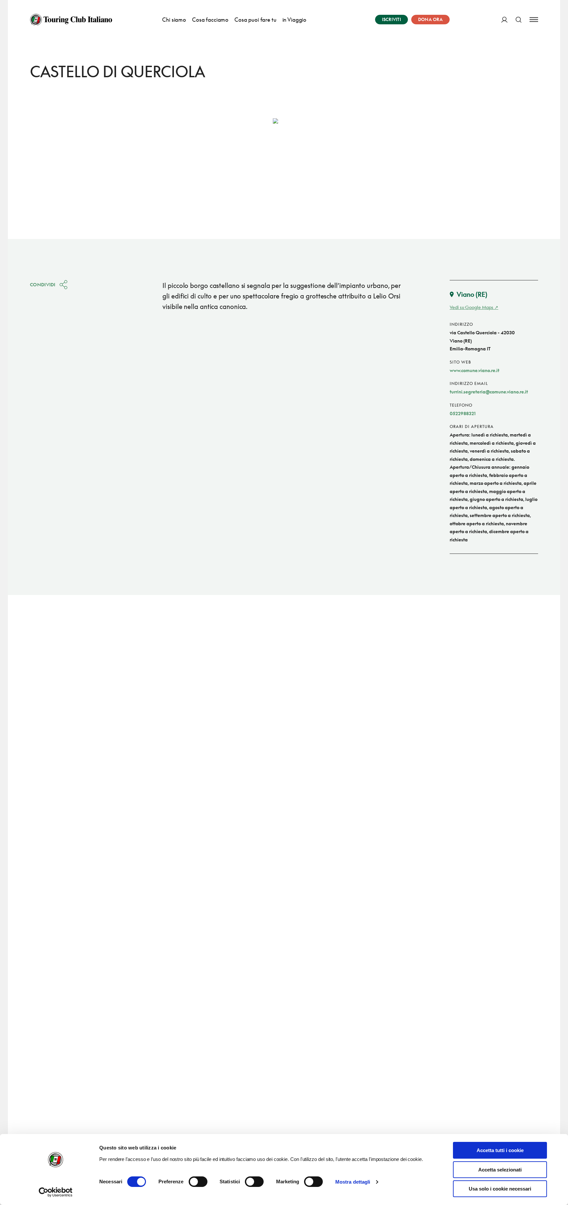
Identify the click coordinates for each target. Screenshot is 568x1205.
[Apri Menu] (534, 19)
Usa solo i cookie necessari (500, 1189)
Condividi (43, 284)
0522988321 (463, 413)
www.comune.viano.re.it (474, 370)
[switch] (198, 1181)
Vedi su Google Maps (471, 307)
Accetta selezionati (500, 1169)
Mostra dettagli (352, 1182)
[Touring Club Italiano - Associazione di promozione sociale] (71, 20)
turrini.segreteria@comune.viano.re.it (489, 391)
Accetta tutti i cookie (500, 1150)
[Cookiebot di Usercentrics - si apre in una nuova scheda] (55, 1192)
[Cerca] (518, 19)
